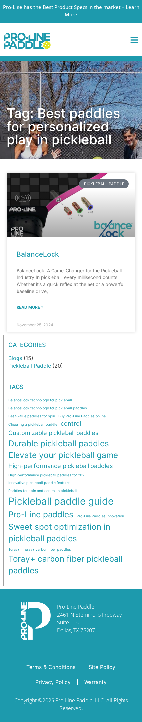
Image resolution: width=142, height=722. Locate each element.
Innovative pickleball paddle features (39, 483)
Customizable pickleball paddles (53, 432)
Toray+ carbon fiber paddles (47, 549)
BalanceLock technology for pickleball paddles (47, 408)
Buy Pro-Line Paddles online (82, 416)
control (71, 423)
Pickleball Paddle (29, 365)
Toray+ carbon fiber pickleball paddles (65, 565)
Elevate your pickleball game (63, 455)
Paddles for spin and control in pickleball (42, 491)
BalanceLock (38, 254)
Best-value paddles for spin (31, 416)
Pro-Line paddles (40, 514)
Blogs (15, 358)
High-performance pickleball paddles (60, 465)
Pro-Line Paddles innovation (100, 516)
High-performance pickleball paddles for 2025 (47, 475)
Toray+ (14, 549)
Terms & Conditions (50, 667)
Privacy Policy (53, 682)
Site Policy (102, 667)
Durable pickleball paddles (58, 443)
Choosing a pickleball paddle (32, 424)
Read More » (30, 307)
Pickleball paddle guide (61, 501)
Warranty (95, 682)
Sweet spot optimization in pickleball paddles (59, 533)
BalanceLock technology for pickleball (40, 400)
